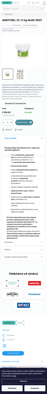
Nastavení (23, 381)
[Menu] (44, 2)
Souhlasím (35, 388)
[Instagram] (4, 345)
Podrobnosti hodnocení (30, 25)
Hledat (42, 8)
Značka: (10, 30)
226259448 (10, 335)
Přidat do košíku (22, 122)
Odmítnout (12, 388)
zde (14, 376)
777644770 (10, 340)
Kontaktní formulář (13, 353)
